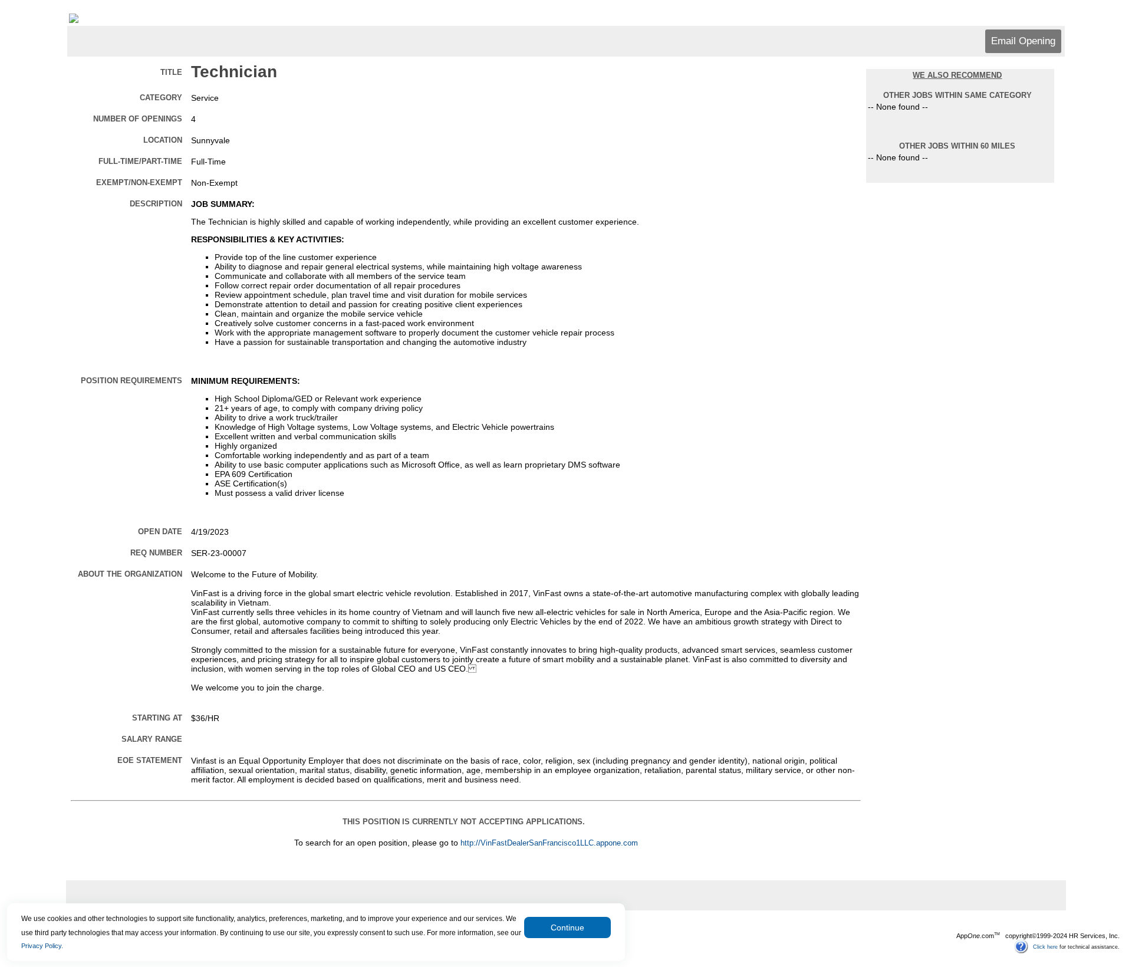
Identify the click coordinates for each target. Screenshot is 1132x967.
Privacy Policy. (42, 945)
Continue (567, 927)
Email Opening (1023, 41)
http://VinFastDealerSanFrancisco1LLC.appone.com (549, 843)
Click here (1045, 946)
